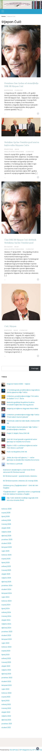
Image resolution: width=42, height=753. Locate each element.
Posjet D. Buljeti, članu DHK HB (18, 433)
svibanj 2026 (6, 520)
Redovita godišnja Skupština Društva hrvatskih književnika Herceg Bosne (20, 403)
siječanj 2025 (6, 582)
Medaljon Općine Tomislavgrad (14, 151)
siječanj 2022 (6, 720)
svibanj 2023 (6, 658)
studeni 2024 (6, 589)
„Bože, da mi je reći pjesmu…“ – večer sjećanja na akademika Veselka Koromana (23, 458)
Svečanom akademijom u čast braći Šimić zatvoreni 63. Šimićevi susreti (19, 471)
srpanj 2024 (5, 605)
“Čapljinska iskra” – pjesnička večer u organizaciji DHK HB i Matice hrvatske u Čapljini (21, 493)
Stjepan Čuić (19, 90)
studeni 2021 (6, 727)
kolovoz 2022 (6, 693)
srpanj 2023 (5, 651)
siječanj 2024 (6, 628)
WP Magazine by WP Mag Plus (30, 750)
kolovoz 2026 (6, 509)
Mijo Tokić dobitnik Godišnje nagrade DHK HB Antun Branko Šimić (22, 499)
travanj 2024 (6, 616)
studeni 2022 (6, 681)
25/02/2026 (9, 90)
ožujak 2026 (5, 528)
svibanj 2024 (6, 612)
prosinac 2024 (6, 585)
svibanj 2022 (6, 704)
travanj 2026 (6, 524)
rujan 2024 (5, 597)
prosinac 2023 (6, 631)
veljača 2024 (6, 624)
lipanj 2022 (5, 700)
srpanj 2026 (5, 513)
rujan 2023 (5, 643)
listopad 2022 (6, 685)
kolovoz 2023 (6, 647)
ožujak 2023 (5, 666)
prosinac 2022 (6, 677)
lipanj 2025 (5, 562)
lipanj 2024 (5, 608)
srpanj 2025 (5, 559)
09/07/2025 (9, 149)
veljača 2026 (6, 532)
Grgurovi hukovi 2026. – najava (18, 384)
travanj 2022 (6, 708)
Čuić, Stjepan (10, 326)
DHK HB (17, 149)
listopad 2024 (6, 593)
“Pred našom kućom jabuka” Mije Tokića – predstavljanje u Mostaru (22, 428)
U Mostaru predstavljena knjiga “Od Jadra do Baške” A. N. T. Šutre (22, 397)
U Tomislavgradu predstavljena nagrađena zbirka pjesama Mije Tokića (23, 391)
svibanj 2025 (6, 566)
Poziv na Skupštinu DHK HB (17, 452)
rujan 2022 (5, 689)
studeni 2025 (6, 543)
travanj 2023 (6, 662)
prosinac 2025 (6, 539)
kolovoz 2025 (6, 555)
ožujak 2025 (5, 574)
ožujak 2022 (5, 712)
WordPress (14, 750)
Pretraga (34, 368)
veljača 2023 (6, 670)
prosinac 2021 (6, 724)
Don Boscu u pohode (14, 464)
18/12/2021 (9, 330)
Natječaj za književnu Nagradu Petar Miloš (22, 408)
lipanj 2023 (5, 654)
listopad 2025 (6, 547)
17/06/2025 (9, 247)
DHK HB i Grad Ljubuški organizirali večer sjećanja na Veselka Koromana (22, 440)
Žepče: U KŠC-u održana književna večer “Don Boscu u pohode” (22, 446)
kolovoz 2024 (6, 601)
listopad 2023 (6, 639)
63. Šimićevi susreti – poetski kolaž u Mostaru (20, 476)
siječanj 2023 (6, 674)
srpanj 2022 (5, 697)
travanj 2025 (6, 570)
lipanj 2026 (5, 516)
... (5, 113)
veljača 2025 (6, 578)
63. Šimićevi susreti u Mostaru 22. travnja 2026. (20, 481)
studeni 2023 (6, 635)
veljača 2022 (6, 716)
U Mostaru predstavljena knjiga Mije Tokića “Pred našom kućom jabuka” (23, 416)
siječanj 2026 (6, 536)
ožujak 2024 (5, 620)
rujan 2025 (5, 551)
